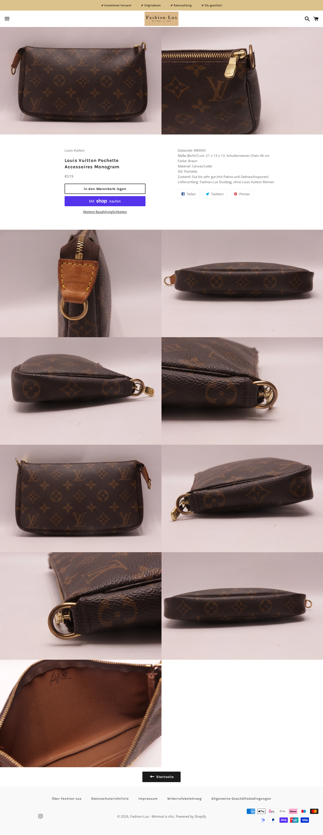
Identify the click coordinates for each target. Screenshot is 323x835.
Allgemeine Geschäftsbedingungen (241, 799)
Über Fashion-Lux (67, 799)
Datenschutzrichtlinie (110, 799)
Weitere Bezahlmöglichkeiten (105, 212)
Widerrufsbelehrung (184, 799)
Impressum (148, 799)
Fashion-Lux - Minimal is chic (152, 816)
